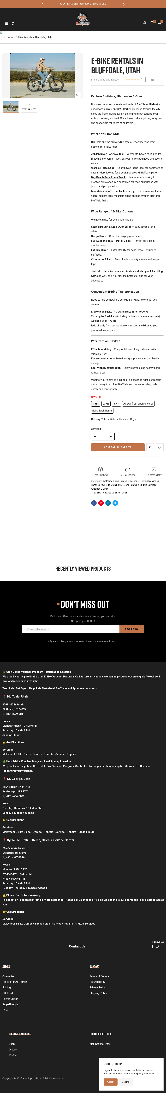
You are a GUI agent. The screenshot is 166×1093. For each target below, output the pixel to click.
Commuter (8, 976)
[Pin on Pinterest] (101, 503)
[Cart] (159, 23)
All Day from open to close (138, 404)
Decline (125, 1082)
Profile (13, 1055)
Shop (12, 1044)
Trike (5, 1010)
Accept (110, 1082)
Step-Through (10, 1004)
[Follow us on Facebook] (152, 946)
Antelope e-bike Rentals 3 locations (121, 481)
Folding (6, 988)
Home (9, 37)
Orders (13, 1050)
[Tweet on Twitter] (115, 503)
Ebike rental (121, 492)
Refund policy (97, 982)
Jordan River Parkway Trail (107, 154)
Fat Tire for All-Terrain (14, 982)
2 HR (106, 404)
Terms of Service (99, 976)
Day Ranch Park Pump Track (108, 177)
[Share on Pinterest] (108, 503)
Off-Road (7, 993)
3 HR (116, 404)
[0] (152, 23)
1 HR (95, 404)
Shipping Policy (98, 993)
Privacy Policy (98, 988)
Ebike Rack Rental (102, 411)
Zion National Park (100, 1044)
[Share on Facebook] (94, 503)
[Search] (13, 23)
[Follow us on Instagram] (157, 946)
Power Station (10, 999)
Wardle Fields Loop (102, 168)
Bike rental (102, 492)
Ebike (111, 492)
